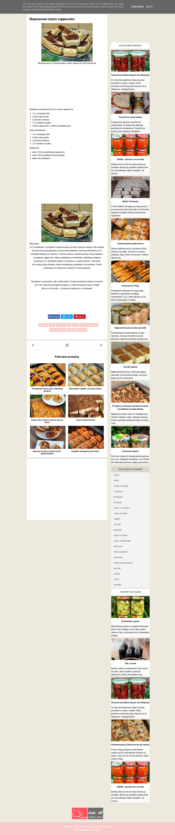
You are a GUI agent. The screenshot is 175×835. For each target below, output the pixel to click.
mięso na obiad (120, 535)
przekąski (118, 497)
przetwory (118, 491)
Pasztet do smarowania (130, 117)
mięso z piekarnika (122, 541)
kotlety (117, 574)
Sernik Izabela (130, 367)
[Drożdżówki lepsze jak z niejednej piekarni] (48, 374)
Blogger (107, 827)
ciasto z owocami (122, 508)
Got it (149, 6)
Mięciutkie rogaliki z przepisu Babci (85, 389)
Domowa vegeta (130, 451)
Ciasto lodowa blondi (85, 420)
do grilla (117, 524)
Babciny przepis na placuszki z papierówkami (47, 452)
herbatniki (72, 330)
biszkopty (43, 325)
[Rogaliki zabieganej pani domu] (86, 437)
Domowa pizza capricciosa (130, 243)
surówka (117, 585)
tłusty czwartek (120, 552)
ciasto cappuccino (57, 330)
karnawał (118, 530)
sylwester (118, 557)
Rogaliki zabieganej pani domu (85, 451)
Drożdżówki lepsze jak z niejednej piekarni (47, 390)
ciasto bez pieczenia (88, 325)
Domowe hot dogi (130, 286)
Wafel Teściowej (130, 201)
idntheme (100, 827)
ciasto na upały (120, 513)
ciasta (51, 325)
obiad (116, 480)
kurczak (117, 568)
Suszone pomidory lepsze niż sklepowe (130, 75)
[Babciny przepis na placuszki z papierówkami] (48, 437)
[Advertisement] (67, 86)
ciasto (75, 325)
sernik (116, 579)
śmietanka (82, 330)
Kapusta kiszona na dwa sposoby (130, 328)
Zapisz (81, 317)
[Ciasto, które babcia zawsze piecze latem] (48, 406)
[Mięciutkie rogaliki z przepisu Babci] (86, 374)
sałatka (117, 519)
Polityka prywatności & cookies (87, 830)
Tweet (68, 317)
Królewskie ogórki (130, 621)
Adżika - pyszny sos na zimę (130, 159)
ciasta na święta (63, 325)
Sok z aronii (130, 663)
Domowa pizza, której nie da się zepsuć (130, 744)
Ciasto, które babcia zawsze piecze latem (47, 421)
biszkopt (118, 502)
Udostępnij (55, 317)
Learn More (137, 6)
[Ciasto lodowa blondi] (86, 406)
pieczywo (118, 546)
